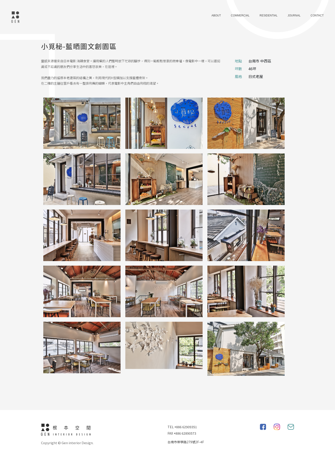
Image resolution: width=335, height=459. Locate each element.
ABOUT (216, 15)
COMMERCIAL (240, 15)
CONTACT (317, 15)
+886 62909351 (185, 427)
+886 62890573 (185, 433)
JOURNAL (294, 15)
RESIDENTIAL (269, 15)
